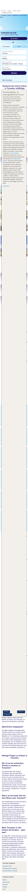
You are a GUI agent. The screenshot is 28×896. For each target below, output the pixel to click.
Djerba (5, 880)
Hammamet (6, 882)
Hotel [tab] (19, 46)
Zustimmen (21, 711)
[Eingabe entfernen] (23, 53)
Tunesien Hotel (7, 866)
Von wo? (4, 56)
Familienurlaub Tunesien (10, 868)
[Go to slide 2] (14, 42)
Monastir (5, 884)
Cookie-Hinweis (14, 153)
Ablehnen (6, 711)
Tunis (4, 889)
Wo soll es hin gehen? (7, 51)
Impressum (6, 186)
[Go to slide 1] (13, 42)
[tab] (6, 46)
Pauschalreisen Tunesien (10, 871)
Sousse (5, 887)
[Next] (27, 28)
